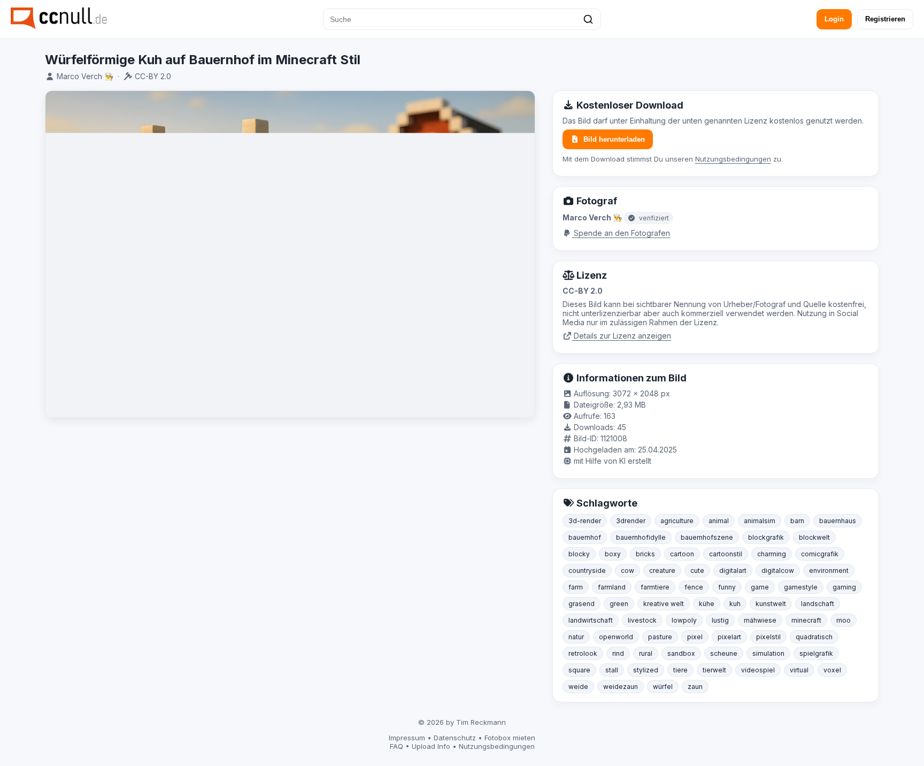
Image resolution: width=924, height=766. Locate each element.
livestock (642, 620)
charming (771, 554)
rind (618, 653)
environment (829, 570)
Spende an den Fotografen (621, 233)
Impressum (407, 737)
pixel (695, 637)
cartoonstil (725, 554)
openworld (616, 637)
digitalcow (777, 570)
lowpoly (684, 620)
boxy (613, 554)
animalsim (759, 521)
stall (611, 670)
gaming (844, 587)
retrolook (582, 653)
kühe (706, 604)
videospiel (758, 670)
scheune (723, 653)
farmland (612, 587)
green (619, 604)
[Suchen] (588, 19)
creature (662, 570)
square (579, 670)
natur (576, 637)
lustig (720, 620)
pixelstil (768, 637)
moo (843, 620)
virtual (799, 670)
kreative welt (663, 604)
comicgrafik (819, 554)
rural (645, 653)
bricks (645, 554)
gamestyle (801, 587)
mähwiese (760, 620)
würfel (663, 687)
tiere (680, 670)
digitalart (732, 570)
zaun (695, 687)
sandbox (681, 653)
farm (575, 587)
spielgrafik (816, 653)
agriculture (677, 521)
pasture (660, 637)
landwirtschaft (590, 620)
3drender (630, 521)
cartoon (682, 554)
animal (719, 521)
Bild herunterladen (614, 139)
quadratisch (814, 637)
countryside (587, 570)
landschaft (817, 604)
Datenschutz (455, 737)
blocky (579, 554)
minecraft (806, 620)
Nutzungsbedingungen (733, 159)
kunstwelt (771, 604)
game (760, 587)
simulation (768, 653)
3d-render (584, 521)
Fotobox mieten (509, 737)
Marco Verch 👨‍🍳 (85, 76)
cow (627, 570)
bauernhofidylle (641, 537)
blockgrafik (766, 537)
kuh (735, 604)
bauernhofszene (707, 537)
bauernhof (584, 537)
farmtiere (655, 587)
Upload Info (431, 746)
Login (834, 19)
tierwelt (714, 670)
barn (797, 521)
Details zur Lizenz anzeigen (621, 335)
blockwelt (814, 537)
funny (727, 587)
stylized (645, 670)
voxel (832, 670)
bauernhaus (837, 521)
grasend (581, 604)
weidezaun (620, 687)
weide (578, 687)
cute (697, 570)
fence (693, 587)
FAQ (396, 746)
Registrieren (885, 19)
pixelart (729, 637)
